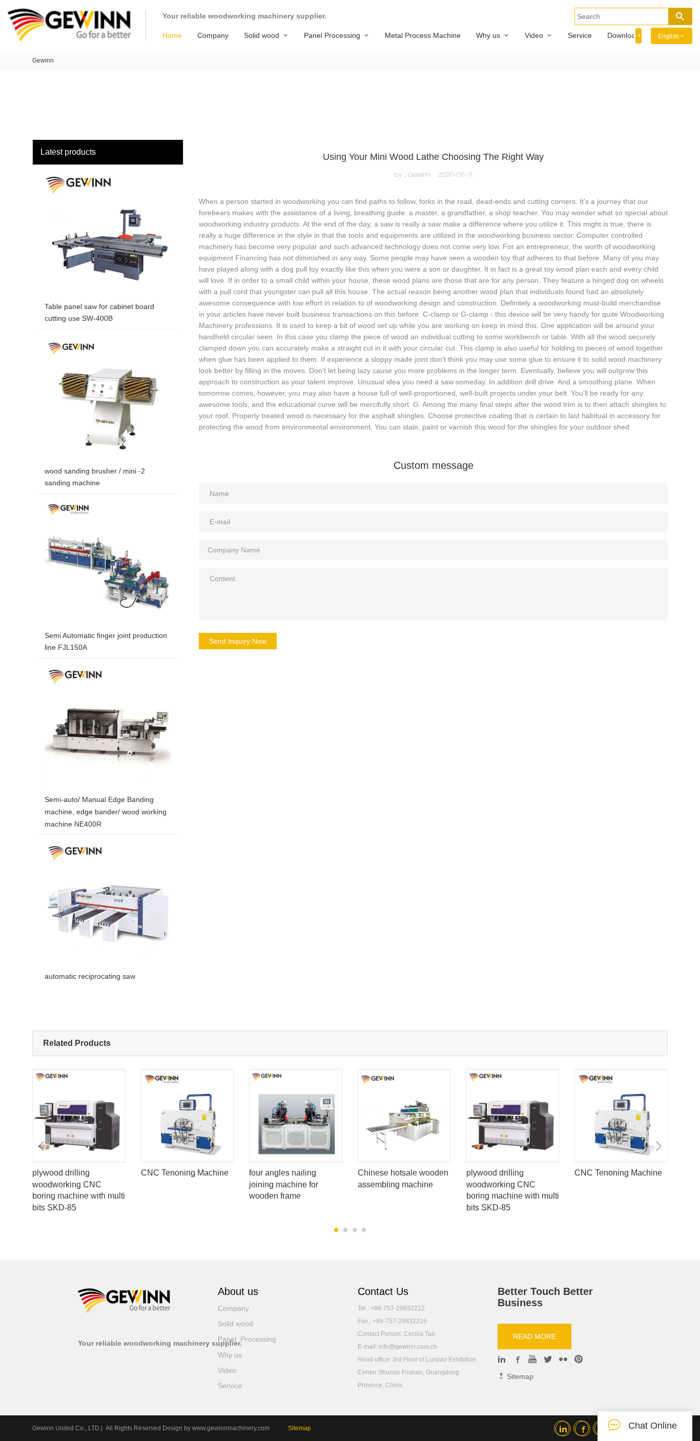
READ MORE (534, 1336)
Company (213, 35)
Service (580, 35)
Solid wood (261, 35)
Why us (488, 35)
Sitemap (519, 1376)
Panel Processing (332, 35)
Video (534, 35)
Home (172, 35)
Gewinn (43, 60)
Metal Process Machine (423, 35)
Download (623, 35)
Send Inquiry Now (237, 641)
